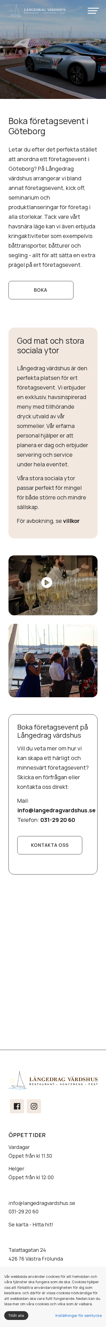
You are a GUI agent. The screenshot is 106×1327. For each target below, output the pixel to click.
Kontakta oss (50, 845)
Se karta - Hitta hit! (30, 1224)
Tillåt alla (16, 1315)
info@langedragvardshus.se (41, 1203)
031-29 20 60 (23, 1211)
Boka (41, 290)
